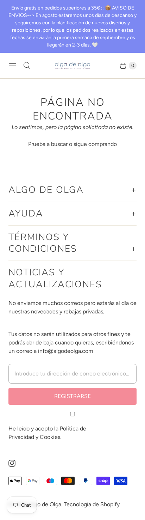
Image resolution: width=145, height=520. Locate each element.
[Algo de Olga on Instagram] (16, 463)
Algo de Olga (45, 504)
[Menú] (13, 65)
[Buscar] (27, 65)
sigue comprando (95, 144)
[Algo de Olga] (72, 65)
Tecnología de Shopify (92, 504)
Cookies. (50, 437)
